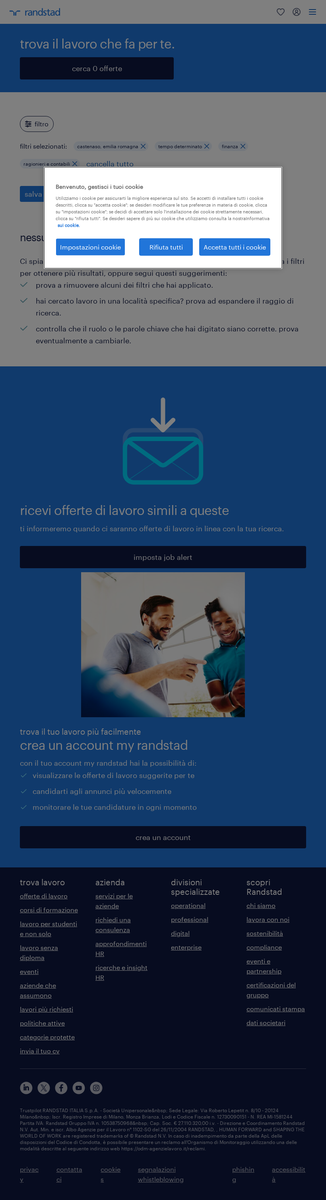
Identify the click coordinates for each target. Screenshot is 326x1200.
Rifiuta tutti (166, 246)
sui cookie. (69, 224)
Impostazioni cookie (90, 246)
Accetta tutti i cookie (235, 246)
